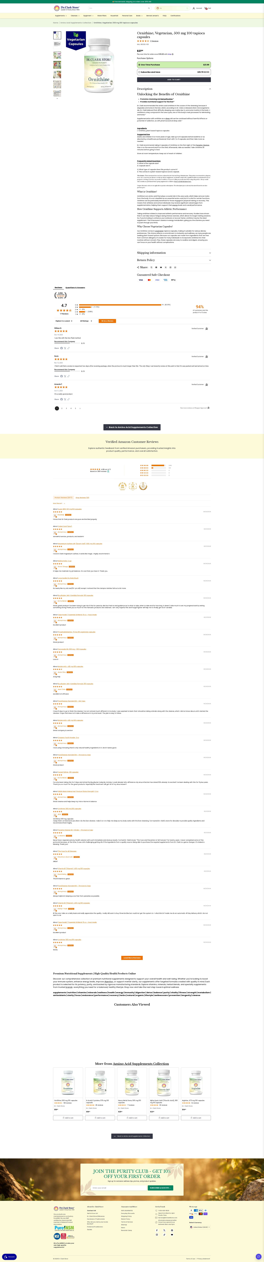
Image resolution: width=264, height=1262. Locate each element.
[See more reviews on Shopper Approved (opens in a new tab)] (68, 348)
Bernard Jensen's (153, 16)
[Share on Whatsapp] (175, 267)
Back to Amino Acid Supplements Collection (133, 427)
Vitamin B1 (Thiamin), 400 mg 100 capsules (74, 869)
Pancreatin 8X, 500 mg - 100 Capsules (72, 649)
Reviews (58, 287)
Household (114, 16)
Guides (89, 1230)
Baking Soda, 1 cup (64, 561)
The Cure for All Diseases (67, 851)
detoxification (167, 99)
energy (175, 205)
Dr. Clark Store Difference (95, 1216)
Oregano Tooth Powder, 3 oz (68, 738)
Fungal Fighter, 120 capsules (68, 772)
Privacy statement (203, 1259)
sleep (168, 118)
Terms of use (190, 1259)
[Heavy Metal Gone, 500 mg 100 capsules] (132, 1091)
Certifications (175, 16)
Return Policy (125, 1219)
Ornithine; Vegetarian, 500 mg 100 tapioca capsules (116, 23)
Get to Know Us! (92, 1213)
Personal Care (127, 16)
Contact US (91, 1211)
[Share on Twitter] (165, 267)
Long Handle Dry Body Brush (68, 578)
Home (55, 23)
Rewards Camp (126, 1230)
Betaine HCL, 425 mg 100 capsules (70, 666)
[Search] (149, 8)
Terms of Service (127, 1222)
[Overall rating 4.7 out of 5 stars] (143, 41)
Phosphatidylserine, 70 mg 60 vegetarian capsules (76, 632)
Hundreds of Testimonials (96, 1219)
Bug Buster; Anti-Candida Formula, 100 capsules (75, 595)
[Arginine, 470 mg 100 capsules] (196, 1090)
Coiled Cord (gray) (65, 526)
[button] (144, 465)
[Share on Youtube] (161, 267)
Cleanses (74, 16)
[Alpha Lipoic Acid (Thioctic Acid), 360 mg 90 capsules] (164, 1091)
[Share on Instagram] (170, 267)
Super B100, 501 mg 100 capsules (70, 509)
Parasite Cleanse (202, 145)
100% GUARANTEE (127, 1211)
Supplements (60, 16)
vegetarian (159, 231)
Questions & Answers (75, 287)
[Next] (57, 98)
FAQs (164, 16)
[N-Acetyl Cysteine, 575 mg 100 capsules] (100, 1091)
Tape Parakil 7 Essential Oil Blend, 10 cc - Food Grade (77, 615)
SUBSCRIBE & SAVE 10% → (160, 1188)
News (123, 1228)
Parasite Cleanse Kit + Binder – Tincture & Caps (75, 830)
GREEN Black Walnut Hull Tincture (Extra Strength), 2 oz (78, 791)
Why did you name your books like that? (97, 1223)
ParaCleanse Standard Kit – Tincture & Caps (74, 755)
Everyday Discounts (128, 1213)
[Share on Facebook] (156, 267)
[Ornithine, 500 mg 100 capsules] (68, 1090)
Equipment (88, 16)
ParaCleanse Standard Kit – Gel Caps (71, 701)
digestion (108, 981)
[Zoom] (97, 65)
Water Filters (101, 16)
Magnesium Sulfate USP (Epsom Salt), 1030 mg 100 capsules (80, 544)
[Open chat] (259, 1257)
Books (138, 16)
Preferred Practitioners (95, 1227)
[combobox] (120, 8)
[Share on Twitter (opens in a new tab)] (65, 348)
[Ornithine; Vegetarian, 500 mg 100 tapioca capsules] (65, 1029)
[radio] (132, 305)
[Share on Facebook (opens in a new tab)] (61, 348)
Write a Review (107, 321)
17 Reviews (67, 314)
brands (69, 987)
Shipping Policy (126, 1216)
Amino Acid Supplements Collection (75, 23)
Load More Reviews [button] (132, 958)
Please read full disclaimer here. (182, 181)
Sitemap (124, 1225)
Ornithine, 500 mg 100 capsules (69, 809)
